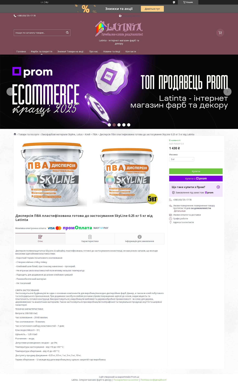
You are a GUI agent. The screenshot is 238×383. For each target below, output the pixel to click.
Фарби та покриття (41, 51)
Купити (196, 171)
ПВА (95, 134)
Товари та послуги (28, 134)
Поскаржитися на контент (126, 379)
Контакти (130, 51)
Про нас (93, 51)
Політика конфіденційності (153, 379)
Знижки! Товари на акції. (70, 51)
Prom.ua (135, 377)
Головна (21, 51)
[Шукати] (67, 32)
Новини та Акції (111, 51)
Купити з (190, 178)
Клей (87, 134)
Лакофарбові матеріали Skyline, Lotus (62, 134)
